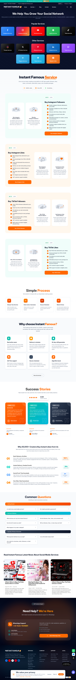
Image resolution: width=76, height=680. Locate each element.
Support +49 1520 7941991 (10, 3)
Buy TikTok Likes (56, 272)
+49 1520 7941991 (20, 626)
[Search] (67, 7)
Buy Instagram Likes (19, 182)
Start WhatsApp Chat (55, 635)
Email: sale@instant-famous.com (25, 3)
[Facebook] (6, 660)
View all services (37, 375)
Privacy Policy (28, 676)
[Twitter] (12, 660)
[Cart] (73, 658)
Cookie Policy (22, 676)
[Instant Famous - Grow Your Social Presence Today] (13, 7)
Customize (49, 674)
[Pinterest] (15, 660)
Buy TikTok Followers (20, 228)
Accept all (61, 674)
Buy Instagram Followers (56, 133)
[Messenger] (73, 654)
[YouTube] (9, 660)
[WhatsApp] (73, 650)
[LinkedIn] (19, 660)
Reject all (55, 674)
